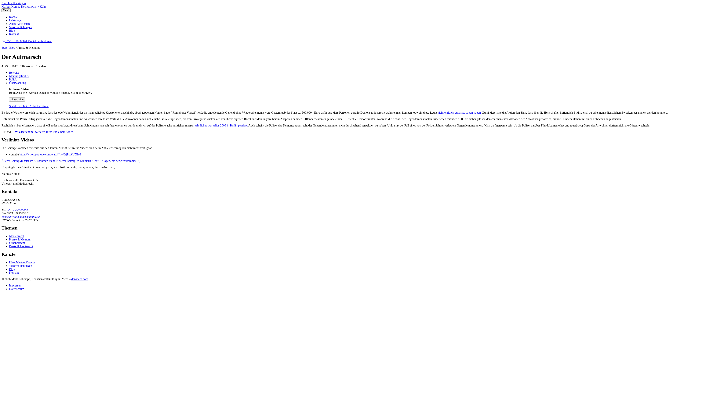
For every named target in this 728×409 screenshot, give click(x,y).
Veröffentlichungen (20, 27)
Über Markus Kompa (22, 262)
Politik (13, 79)
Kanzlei (13, 17)
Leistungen (15, 20)
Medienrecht (16, 236)
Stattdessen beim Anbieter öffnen (29, 106)
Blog (12, 30)
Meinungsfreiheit (19, 76)
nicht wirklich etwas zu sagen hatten (459, 112)
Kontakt (14, 34)
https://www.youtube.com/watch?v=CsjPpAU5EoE (51, 154)
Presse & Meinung (20, 239)
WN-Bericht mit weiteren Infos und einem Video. (44, 131)
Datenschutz (16, 288)
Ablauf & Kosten (19, 23)
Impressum (15, 285)
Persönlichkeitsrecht (21, 246)
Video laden (17, 99)
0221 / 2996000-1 (17, 210)
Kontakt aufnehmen (40, 41)
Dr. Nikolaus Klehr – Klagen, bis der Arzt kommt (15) (98, 160)
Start (4, 47)
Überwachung (17, 82)
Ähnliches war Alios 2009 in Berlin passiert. (221, 125)
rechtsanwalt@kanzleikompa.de (21, 216)
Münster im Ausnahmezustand (29, 160)
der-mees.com (79, 279)
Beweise (14, 72)
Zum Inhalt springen (14, 3)
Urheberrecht (17, 242)
